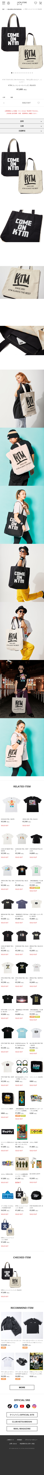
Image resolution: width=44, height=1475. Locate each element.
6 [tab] (22, 72)
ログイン (8, 3)
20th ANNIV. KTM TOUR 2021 (14, 9)
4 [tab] (17, 72)
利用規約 (19, 1440)
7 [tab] (24, 72)
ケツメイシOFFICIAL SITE (22, 1414)
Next (39, 42)
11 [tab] (32, 72)
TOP (3, 9)
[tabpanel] (22, 41)
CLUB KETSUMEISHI (22, 1421)
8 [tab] (26, 72)
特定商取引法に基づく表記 (27, 1443)
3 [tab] (15, 72)
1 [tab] (11, 72)
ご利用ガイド (10, 1440)
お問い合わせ (13, 1443)
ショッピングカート (40, 3)
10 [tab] (30, 72)
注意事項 (22, 131)
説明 (22, 121)
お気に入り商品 (35, 3)
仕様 (22, 126)
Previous (4, 42)
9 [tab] (28, 72)
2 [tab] (13, 72)
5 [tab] (19, 72)
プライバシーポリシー (31, 1440)
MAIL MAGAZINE (22, 1428)
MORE (22, 1387)
